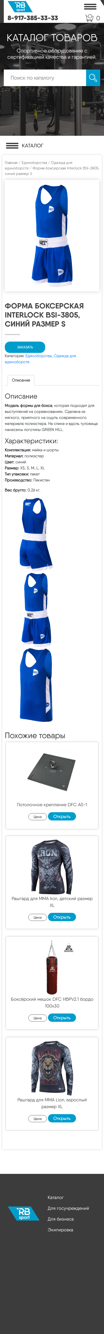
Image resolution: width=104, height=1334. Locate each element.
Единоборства (34, 162)
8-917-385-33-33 (33, 18)
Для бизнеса (61, 1219)
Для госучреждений (68, 1208)
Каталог (56, 1197)
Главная (11, 162)
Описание (21, 380)
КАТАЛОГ (32, 146)
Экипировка (60, 1229)
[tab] (21, 380)
